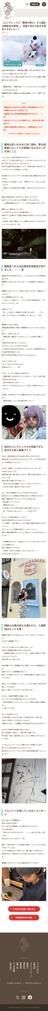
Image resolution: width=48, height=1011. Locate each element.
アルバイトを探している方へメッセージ (24, 133)
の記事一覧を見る (24, 909)
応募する (35, 4)
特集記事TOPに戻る (24, 917)
